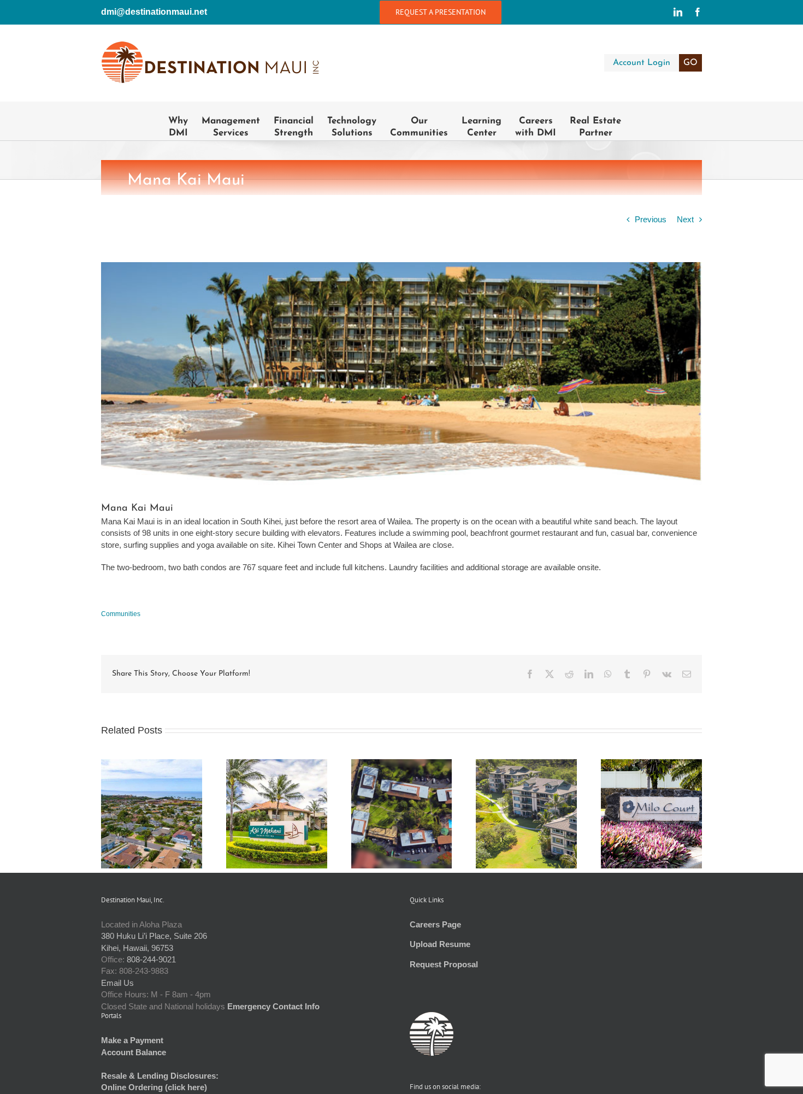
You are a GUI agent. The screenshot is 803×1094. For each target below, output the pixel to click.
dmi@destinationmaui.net (154, 11)
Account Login (655, 62)
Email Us (117, 982)
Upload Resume (440, 944)
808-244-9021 (151, 959)
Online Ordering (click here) (154, 1087)
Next (685, 219)
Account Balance (133, 1052)
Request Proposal (444, 964)
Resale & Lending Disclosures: (160, 1075)
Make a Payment (132, 1040)
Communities (120, 614)
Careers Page (435, 924)
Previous (650, 219)
